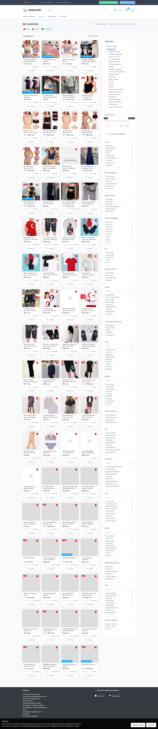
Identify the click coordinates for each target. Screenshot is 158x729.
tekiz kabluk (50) (111, 415)
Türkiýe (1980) (110, 328)
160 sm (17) (109, 227)
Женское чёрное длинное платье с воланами (48, 203)
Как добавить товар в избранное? (35, 707)
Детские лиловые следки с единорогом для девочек (29, 524)
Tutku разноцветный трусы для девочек (49, 558)
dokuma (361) (110, 176)
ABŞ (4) (108, 330)
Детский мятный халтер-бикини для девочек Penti (49, 488)
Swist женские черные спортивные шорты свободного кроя (69, 203)
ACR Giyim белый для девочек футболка (68, 238)
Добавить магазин (128, 2)
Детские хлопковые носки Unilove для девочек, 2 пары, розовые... (68, 453)
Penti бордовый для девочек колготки (29, 665)
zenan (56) (109, 440)
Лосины (111, 82)
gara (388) (109, 354)
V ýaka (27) (109, 516)
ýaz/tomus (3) (110, 163)
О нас (25, 709)
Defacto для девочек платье (29, 594)
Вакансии (26, 714)
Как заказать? (28, 701)
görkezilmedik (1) (111, 209)
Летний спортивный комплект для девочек (89, 60)
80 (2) (108, 239)
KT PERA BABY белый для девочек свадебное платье (70, 630)
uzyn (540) (109, 199)
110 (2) (108, 241)
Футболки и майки (114, 59)
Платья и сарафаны (115, 64)
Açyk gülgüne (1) (111, 278)
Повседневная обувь (115, 92)
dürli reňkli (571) (110, 349)
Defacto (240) (110, 299)
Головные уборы (114, 74)
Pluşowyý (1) (109, 188)
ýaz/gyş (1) (109, 165)
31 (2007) (109, 403)
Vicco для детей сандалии (87, 558)
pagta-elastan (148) (112, 481)
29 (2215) (109, 391)
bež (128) (109, 359)
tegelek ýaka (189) (111, 506)
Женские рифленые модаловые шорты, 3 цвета (29, 61)
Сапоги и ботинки (114, 51)
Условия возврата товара (32, 703)
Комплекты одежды (115, 69)
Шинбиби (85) (110, 311)
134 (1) (108, 260)
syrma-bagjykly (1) (111, 576)
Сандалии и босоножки (116, 89)
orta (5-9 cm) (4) (111, 626)
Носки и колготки (114, 61)
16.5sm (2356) (110, 386)
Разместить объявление (109, 2)
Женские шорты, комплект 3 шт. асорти (30, 131)
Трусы (111, 84)
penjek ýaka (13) (111, 518)
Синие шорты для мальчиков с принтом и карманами (69, 381)
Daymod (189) (110, 302)
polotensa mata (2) (111, 184)
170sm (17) (109, 234)
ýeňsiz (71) (109, 598)
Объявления (52, 16)
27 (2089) (109, 399)
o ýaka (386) (110, 501)
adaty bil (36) (110, 252)
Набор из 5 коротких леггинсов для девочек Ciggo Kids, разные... (89, 239)
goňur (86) (109, 366)
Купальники (112, 97)
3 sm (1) (108, 629)
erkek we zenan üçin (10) (113, 450)
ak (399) (108, 352)
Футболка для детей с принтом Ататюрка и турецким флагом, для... (69, 310)
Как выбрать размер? (30, 716)
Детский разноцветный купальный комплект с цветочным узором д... (69, 488)
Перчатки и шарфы (115, 99)
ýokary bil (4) (110, 255)
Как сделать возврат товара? (33, 705)
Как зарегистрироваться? (32, 712)
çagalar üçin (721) (111, 435)
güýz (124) (109, 150)
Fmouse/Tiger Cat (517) (113, 297)
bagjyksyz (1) (110, 578)
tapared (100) (110, 541)
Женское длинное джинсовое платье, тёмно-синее (88, 168)
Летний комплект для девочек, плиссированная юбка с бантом (50, 62)
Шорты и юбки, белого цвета (69, 60)
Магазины (63, 16)
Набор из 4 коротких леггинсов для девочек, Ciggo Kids (30, 274)
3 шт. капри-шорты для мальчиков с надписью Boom (50, 239)
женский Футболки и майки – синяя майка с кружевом (49, 168)
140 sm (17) (109, 231)
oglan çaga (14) (110, 447)
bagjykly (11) (109, 569)
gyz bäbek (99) (110, 437)
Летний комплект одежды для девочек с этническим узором (50, 97)
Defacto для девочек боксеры (49, 594)
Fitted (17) (109, 555)
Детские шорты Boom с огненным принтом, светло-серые (89, 203)
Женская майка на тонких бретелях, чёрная (87, 97)
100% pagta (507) (111, 474)
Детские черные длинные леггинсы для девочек (30, 381)
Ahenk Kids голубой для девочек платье (89, 594)
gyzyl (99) (109, 361)
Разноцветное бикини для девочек (50, 452)
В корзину (32, 70)
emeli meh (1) (110, 186)
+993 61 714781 (47, 2)
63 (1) (107, 262)
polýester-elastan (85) (112, 486)
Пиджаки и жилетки (115, 102)
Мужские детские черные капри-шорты (30, 345)
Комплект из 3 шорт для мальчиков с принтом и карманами (50, 346)
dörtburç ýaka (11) (111, 520)
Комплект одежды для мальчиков (30, 96)
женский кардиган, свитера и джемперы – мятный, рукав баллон (69, 97)
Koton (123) (109, 304)
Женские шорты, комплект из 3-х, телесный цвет (67, 132)
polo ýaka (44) (110, 513)
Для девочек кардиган (69, 558)
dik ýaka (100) (110, 511)
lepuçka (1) (109, 574)
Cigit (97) (108, 309)
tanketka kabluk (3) (111, 417)
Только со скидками (117, 134)
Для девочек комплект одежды (69, 665)
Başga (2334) (110, 295)
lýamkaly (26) (110, 600)
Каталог (41, 16)
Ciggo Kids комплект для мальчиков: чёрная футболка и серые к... (69, 346)
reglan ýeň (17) (110, 603)
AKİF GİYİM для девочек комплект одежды (69, 523)
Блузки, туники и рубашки (117, 72)
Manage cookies (138, 725)
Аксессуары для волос (116, 107)
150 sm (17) (109, 224)
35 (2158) (109, 396)
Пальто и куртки (114, 56)
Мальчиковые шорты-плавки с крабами (88, 487)
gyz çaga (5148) (110, 433)
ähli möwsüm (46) (111, 158)
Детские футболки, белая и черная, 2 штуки (50, 274)
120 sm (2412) (110, 384)
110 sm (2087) (110, 401)
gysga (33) (109, 204)
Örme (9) (108, 181)
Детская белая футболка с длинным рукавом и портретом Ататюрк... (49, 311)
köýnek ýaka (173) (111, 508)
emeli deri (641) (110, 469)
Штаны (111, 87)
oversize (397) (110, 536)
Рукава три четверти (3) (113, 206)
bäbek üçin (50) (110, 442)
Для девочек (111, 49)
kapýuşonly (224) (111, 504)
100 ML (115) (109, 538)
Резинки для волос (29, 558)
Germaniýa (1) (110, 335)
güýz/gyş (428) (110, 148)
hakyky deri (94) (110, 483)
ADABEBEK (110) (110, 307)
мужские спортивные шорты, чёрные (88, 380)
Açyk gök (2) (109, 273)
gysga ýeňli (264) (111, 595)
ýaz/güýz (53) (110, 155)
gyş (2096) (109, 146)
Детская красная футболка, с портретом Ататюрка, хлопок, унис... (30, 240)
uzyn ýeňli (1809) (111, 593)
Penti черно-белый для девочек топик (50, 523)
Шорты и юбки (113, 79)
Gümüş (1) (109, 280)
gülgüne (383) (110, 357)
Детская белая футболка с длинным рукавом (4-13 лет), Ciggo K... (88, 275)
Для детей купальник (88, 664)
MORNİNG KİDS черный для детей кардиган (49, 665)
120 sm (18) (109, 222)
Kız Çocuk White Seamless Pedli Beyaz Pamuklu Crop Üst (68, 168)
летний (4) (109, 160)
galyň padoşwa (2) (111, 422)
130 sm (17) (109, 229)
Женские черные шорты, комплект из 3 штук (50, 131)
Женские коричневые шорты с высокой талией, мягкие (88, 417)
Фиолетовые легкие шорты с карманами (29, 416)
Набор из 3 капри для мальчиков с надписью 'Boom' (89, 346)
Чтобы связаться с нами (31, 694)
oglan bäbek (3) (110, 452)
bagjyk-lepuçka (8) (111, 571)
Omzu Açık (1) (110, 211)
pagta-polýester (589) (112, 471)
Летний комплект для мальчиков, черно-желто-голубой (30, 203)
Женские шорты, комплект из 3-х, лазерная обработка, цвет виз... (29, 169)
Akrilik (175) (109, 479)
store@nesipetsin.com (63, 2)
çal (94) (108, 364)
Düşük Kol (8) (110, 605)
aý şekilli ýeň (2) (110, 612)
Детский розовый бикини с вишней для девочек (88, 452)
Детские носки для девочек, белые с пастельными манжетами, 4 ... (29, 489)
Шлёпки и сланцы (114, 94)
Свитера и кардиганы (115, 54)
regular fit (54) (110, 545)
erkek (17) (109, 445)
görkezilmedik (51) (111, 548)
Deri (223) (109, 476)
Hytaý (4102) (109, 325)
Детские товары (120, 24)
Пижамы (111, 67)
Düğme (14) (109, 566)
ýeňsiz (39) (109, 201)
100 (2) (108, 236)
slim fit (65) (109, 543)
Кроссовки (112, 77)
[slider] (106, 121)
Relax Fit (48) (110, 550)
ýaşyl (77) (109, 369)
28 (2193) (109, 394)
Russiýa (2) (109, 332)
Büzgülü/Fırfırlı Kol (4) (112, 608)
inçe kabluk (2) (110, 420)
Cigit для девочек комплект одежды (87, 523)
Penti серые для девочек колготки (89, 630)
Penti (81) (109, 314)
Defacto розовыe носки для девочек (30, 630)
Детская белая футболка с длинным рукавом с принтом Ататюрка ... (88, 311)
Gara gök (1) (109, 275)
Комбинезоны (113, 104)
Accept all (151, 725)
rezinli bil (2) (109, 257)
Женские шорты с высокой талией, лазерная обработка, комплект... (88, 133)
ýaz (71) (108, 153)
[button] (100, 695)
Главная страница (29, 16)
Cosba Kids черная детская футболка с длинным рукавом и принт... (29, 311)
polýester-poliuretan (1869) (114, 466)
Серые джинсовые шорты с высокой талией (68, 417)
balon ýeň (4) (110, 610)
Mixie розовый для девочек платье (67, 594)
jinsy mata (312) (110, 179)
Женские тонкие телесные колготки (29, 452)
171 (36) (108, 553)
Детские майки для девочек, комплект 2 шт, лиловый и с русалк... (50, 417)
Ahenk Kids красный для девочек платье (50, 630)
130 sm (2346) (110, 389)
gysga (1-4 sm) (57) (111, 624)
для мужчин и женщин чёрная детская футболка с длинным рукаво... (50, 382)
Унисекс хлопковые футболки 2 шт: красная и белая (69, 274)
